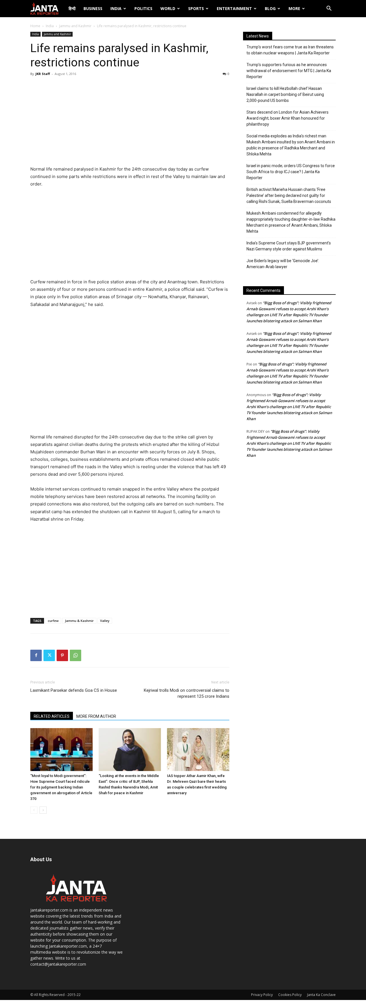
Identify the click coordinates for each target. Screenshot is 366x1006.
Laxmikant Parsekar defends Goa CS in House (73, 690)
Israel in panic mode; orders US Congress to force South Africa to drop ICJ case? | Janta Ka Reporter (290, 171)
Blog (270, 8)
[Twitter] (49, 655)
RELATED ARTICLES (51, 716)
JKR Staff (42, 74)
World (167, 8)
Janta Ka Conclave (321, 994)
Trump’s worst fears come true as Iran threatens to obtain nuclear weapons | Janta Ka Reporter (290, 50)
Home (35, 25)
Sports (196, 8)
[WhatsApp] (75, 655)
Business (92, 8)
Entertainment (234, 8)
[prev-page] (33, 810)
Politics (143, 8)
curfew (53, 620)
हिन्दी (72, 8)
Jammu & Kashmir (79, 620)
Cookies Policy (290, 994)
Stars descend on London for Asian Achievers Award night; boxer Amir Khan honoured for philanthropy (287, 118)
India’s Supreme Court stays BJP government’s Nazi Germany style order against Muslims (288, 246)
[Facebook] (36, 655)
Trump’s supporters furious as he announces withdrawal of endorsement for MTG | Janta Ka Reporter (288, 70)
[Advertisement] (129, 122)
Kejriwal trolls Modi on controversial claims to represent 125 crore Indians (186, 693)
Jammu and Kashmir (75, 25)
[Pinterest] (62, 655)
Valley (105, 620)
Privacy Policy (262, 994)
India (116, 8)
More (294, 8)
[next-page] (43, 810)
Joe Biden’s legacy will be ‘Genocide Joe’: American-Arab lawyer (282, 263)
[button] (329, 9)
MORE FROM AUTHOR (96, 716)
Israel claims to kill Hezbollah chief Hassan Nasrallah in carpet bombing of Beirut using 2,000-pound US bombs (285, 94)
